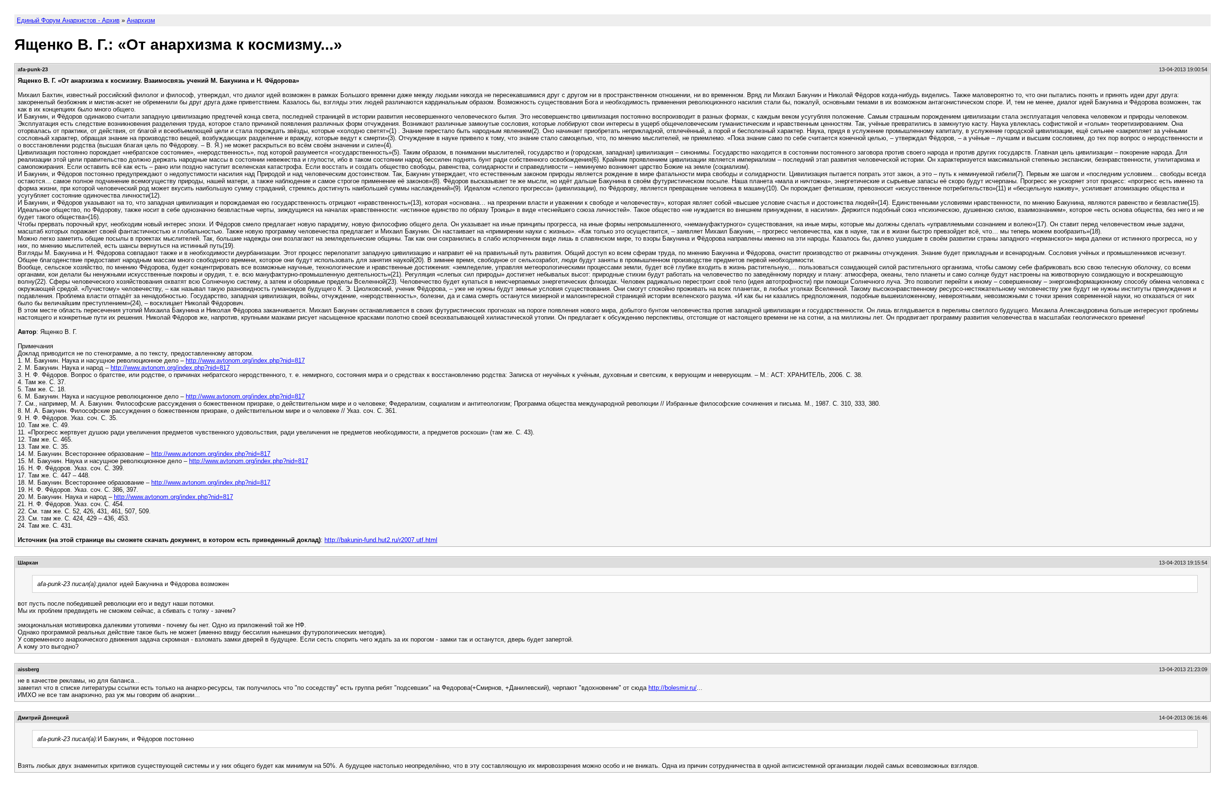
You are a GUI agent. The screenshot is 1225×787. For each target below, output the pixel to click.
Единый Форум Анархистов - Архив (68, 20)
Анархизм (141, 20)
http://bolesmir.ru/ (672, 687)
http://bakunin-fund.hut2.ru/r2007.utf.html (380, 539)
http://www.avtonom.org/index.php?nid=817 (245, 360)
